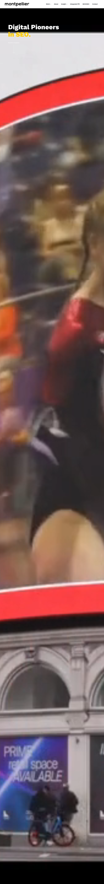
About (56, 4)
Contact (95, 4)
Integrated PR (75, 4)
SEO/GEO (86, 4)
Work (48, 4)
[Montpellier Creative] (17, 4)
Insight (63, 4)
